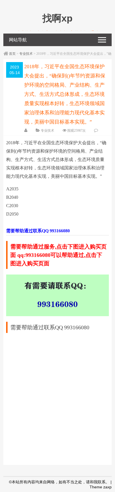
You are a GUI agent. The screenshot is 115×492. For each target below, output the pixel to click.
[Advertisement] (57, 396)
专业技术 (26, 54)
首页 (12, 54)
